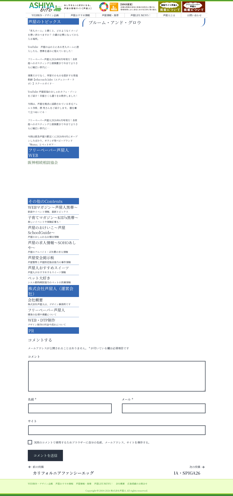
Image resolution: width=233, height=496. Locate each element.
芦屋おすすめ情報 (80, 15)
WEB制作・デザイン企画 (45, 15)
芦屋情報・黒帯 (110, 15)
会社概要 (120, 483)
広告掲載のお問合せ (137, 483)
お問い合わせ (194, 15)
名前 (32, 399)
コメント (34, 356)
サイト (32, 421)
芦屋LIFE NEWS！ (140, 15)
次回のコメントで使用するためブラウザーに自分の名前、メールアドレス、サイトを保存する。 (92, 442)
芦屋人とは (169, 15)
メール (127, 399)
